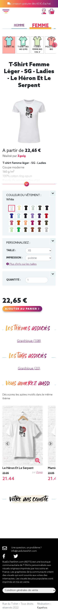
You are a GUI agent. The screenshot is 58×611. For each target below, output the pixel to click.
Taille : (11, 250)
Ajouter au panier (21, 309)
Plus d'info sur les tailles (23, 264)
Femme (40, 26)
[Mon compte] (44, 10)
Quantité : (13, 279)
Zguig (22, 156)
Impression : (14, 257)
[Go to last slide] (7, 443)
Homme (19, 25)
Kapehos (42, 607)
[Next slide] (54, 45)
